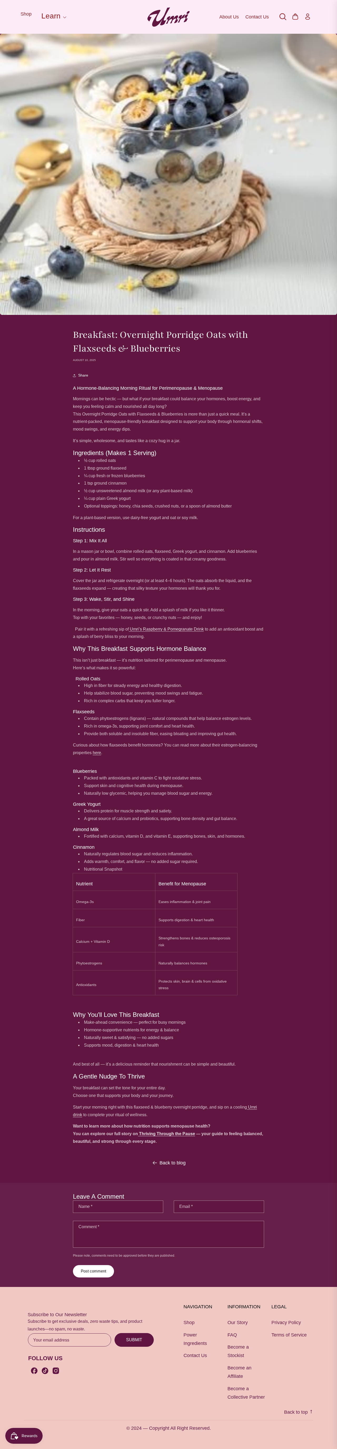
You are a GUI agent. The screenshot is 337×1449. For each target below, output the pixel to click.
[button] (53, 17)
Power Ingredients (195, 1339)
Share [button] (83, 375)
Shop (26, 14)
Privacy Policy (286, 1322)
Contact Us (257, 16)
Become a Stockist (238, 1351)
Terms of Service (289, 1335)
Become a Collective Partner (246, 1393)
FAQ (232, 1335)
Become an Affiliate (239, 1372)
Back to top (296, 1412)
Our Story (237, 1322)
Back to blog (173, 1162)
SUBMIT (134, 1340)
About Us (229, 16)
